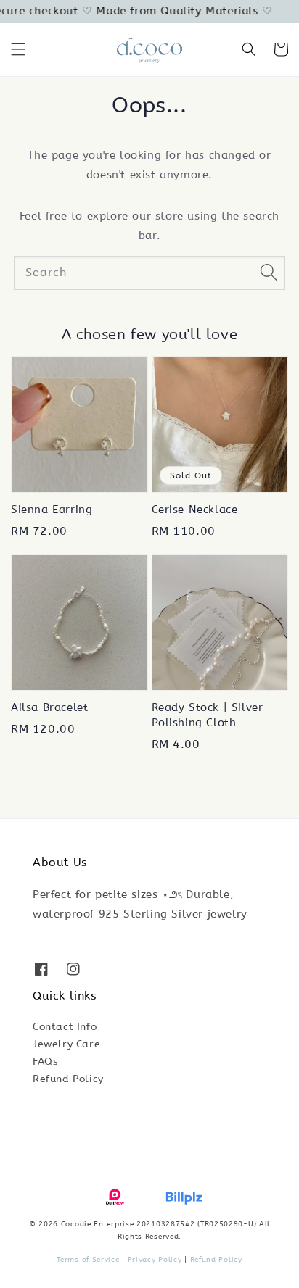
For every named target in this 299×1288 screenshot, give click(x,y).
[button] (18, 49)
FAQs (45, 1061)
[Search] (268, 272)
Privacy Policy (155, 1259)
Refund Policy (68, 1079)
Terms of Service (88, 1259)
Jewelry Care (66, 1044)
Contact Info (65, 1027)
